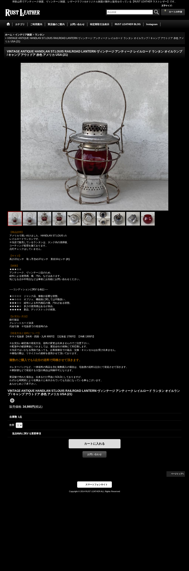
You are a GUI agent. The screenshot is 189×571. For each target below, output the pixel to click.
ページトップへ (177, 474)
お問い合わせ (94, 454)
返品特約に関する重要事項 (26, 433)
